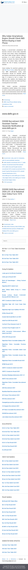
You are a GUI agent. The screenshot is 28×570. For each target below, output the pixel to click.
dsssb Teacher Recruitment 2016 (11, 171)
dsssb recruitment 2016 (18, 169)
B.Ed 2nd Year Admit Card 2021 (11, 439)
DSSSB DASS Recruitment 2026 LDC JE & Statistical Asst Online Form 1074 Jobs (13, 192)
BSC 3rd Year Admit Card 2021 (10, 490)
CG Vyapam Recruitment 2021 (10, 406)
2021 (18, 472)
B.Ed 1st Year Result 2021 (9, 442)
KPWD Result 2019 (7, 364)
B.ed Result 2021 (7, 450)
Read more (13, 220)
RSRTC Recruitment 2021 (9, 378)
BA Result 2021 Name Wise (9, 501)
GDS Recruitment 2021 (8, 388)
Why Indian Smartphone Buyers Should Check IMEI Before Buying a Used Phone (13, 39)
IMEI (5, 102)
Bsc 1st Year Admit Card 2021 (10, 482)
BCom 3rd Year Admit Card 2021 (11, 479)
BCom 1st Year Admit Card (9, 472)
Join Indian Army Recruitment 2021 (12, 417)
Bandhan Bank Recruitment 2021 (11, 391)
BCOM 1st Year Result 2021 (10, 526)
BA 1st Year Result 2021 (9, 504)
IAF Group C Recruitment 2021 (11, 395)
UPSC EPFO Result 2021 (9, 337)
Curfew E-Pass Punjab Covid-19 (11, 327)
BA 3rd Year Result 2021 (9, 512)
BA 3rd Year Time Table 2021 (10, 262)
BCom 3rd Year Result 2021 (10, 534)
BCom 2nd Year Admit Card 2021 (11, 475)
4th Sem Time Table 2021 (9, 548)
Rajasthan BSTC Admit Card (10, 286)
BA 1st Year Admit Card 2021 (10, 461)
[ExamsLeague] (8, 2)
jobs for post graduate (8, 160)
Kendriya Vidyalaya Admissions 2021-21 (13, 375)
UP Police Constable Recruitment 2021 (13, 409)
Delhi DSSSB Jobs (20, 226)
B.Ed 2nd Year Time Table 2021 (11, 431)
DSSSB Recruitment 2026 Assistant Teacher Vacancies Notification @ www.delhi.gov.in (13, 124)
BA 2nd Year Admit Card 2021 (10, 464)
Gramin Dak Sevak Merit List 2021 (11, 317)
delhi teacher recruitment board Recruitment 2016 (13, 165)
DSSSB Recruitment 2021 (9, 413)
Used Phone (10, 102)
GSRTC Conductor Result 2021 (11, 371)
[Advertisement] (14, 18)
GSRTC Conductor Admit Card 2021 (12, 367)
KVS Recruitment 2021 (8, 398)
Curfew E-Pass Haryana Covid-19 (11, 324)
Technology (7, 100)
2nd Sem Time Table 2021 (9, 545)
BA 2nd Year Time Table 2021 (10, 258)
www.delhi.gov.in (6, 175)
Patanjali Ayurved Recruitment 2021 (12, 402)
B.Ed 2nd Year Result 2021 (9, 446)
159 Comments (8, 182)
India (10, 104)
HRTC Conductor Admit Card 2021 (12, 300)
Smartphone (5, 104)
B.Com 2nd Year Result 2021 (10, 530)
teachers (17, 160)
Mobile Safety (17, 102)
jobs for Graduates (19, 158)
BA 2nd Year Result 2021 (9, 508)
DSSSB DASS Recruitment (9, 228)
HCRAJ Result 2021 (7, 313)
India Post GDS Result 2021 (10, 320)
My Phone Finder (9, 70)
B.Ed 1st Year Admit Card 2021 (11, 435)
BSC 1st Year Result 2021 (9, 515)
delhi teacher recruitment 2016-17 (13, 162)
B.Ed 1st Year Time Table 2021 (10, 428)
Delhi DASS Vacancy (9, 226)
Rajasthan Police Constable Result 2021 (13, 360)
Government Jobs (8, 158)
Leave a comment (8, 106)
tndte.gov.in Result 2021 (9, 277)
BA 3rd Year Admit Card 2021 (10, 468)
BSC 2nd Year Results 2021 (10, 519)
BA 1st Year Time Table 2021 (10, 255)
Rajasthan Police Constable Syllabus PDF (13, 340)
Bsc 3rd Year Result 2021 (9, 523)
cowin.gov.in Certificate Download (11, 273)
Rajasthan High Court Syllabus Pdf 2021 (13, 309)
